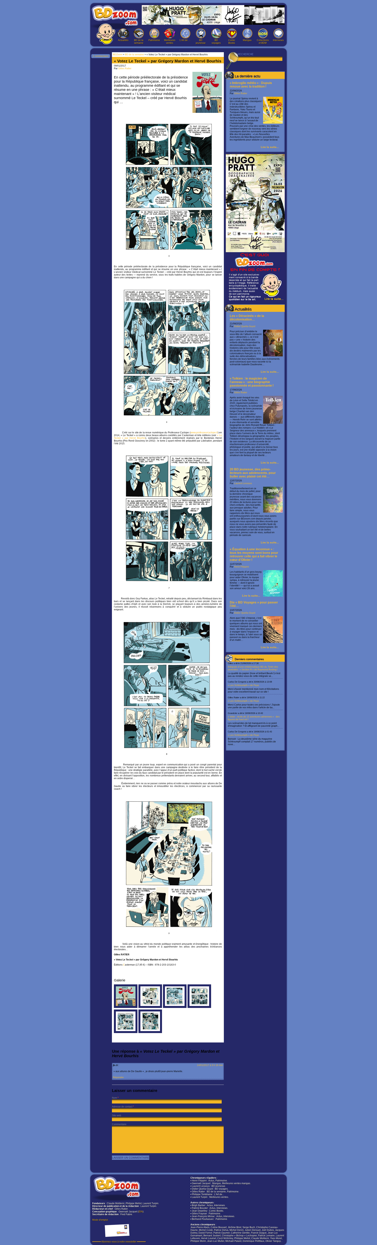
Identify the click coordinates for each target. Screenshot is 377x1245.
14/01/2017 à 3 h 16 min (210, 1065)
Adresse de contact (122, 1106)
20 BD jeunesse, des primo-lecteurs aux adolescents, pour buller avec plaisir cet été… (253, 473)
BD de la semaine (138, 41)
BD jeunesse (201, 41)
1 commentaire (101, 56)
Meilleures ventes (169, 41)
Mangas (247, 40)
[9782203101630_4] (175, 1007)
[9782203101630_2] (125, 1032)
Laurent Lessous (243, 483)
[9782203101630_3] (199, 1007)
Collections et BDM (263, 41)
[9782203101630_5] (150, 1007)
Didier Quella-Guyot (244, 326)
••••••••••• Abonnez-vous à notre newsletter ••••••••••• (119, 1241)
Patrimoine (154, 40)
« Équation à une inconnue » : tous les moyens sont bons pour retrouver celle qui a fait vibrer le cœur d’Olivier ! (254, 554)
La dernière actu (247, 76)
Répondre (118, 1077)
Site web (116, 1115)
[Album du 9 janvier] (125, 1007)
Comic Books (231, 41)
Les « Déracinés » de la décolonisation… (247, 317)
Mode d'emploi (100, 1220)
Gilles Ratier (240, 93)
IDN (141, 1211)
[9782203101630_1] (150, 1032)
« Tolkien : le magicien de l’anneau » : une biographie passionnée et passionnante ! (252, 382)
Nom (114, 1097)
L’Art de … (185, 40)
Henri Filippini (241, 566)
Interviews (278, 40)
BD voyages (216, 41)
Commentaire (119, 1124)
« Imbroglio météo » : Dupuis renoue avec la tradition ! (251, 84)
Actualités (123, 40)
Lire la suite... (270, 147)
